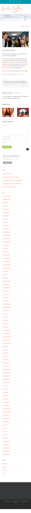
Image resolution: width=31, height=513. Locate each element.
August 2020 (6, 310)
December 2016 (6, 448)
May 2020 (5, 320)
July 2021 (5, 294)
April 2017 (5, 435)
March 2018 (5, 399)
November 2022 (6, 265)
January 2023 (6, 258)
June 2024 (5, 219)
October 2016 (6, 454)
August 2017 (6, 421)
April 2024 (5, 225)
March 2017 (5, 438)
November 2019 (6, 336)
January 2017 (6, 444)
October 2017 (6, 415)
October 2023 (6, 238)
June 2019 (5, 353)
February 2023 (6, 255)
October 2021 (6, 284)
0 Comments (22, 74)
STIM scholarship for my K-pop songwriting (13, 180)
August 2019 (6, 346)
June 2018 (5, 389)
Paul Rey (4, 62)
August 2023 (6, 245)
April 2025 (5, 206)
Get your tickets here (7, 71)
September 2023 (7, 242)
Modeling (5, 463)
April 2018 (5, 395)
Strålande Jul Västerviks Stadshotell (11, 177)
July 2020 (5, 314)
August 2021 (6, 291)
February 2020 (6, 330)
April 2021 (5, 301)
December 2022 (6, 261)
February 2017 (6, 441)
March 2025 (5, 209)
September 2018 (7, 379)
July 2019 (5, 350)
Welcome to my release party (9, 187)
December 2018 (6, 369)
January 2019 (6, 366)
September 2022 (7, 268)
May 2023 (5, 251)
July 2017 (5, 425)
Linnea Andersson (20, 62)
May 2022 (5, 274)
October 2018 (6, 376)
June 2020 (5, 317)
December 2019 (6, 333)
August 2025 (6, 202)
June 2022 (5, 271)
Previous (23, 26)
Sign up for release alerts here (11, 156)
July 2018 (5, 386)
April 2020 (5, 323)
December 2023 (6, 232)
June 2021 (5, 297)
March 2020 (5, 327)
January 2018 (6, 405)
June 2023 (5, 248)
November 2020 (6, 304)
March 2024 (5, 229)
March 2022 (5, 278)
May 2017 (5, 431)
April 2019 (5, 359)
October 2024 (6, 216)
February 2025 (6, 212)
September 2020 (7, 307)
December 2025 (6, 196)
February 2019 (6, 363)
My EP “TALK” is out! (7, 174)
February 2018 (6, 402)
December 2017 (6, 408)
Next (27, 26)
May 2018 (5, 392)
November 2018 (6, 372)
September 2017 (7, 418)
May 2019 (5, 356)
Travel (4, 473)
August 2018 (6, 382)
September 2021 (7, 287)
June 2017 (5, 428)
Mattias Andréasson (11, 62)
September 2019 (7, 343)
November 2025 (6, 199)
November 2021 (6, 281)
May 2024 (5, 222)
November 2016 (6, 451)
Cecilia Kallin (5, 74)
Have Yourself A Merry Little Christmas (12, 183)
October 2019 (6, 340)
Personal (5, 470)
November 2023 (6, 235)
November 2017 (6, 412)
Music (18, 74)
